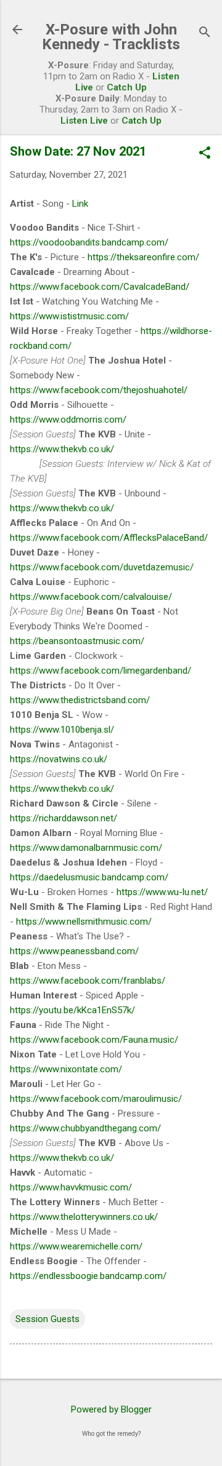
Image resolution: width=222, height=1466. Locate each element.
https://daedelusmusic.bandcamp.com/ (89, 877)
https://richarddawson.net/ (63, 818)
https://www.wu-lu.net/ (162, 892)
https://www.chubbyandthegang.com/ (85, 1128)
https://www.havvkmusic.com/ (71, 1187)
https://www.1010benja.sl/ (62, 729)
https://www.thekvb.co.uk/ (62, 449)
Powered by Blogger (111, 1409)
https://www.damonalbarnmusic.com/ (86, 847)
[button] (204, 153)
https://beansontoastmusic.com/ (77, 641)
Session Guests (47, 1319)
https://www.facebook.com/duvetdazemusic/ (102, 567)
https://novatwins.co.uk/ (58, 759)
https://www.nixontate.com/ (66, 1069)
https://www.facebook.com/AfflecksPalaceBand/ (109, 537)
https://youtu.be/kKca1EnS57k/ (72, 1010)
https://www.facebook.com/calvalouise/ (91, 596)
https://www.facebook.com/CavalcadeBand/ (99, 286)
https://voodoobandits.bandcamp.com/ (89, 242)
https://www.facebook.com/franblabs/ (87, 980)
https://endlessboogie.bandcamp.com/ (88, 1275)
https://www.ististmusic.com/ (69, 316)
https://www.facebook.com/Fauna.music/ (94, 1039)
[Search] (204, 33)
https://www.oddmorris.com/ (68, 419)
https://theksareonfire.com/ (143, 257)
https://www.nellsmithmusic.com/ (84, 921)
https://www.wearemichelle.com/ (76, 1246)
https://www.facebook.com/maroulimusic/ (96, 1098)
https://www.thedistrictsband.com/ (80, 700)
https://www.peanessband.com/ (74, 951)
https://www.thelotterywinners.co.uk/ (84, 1216)
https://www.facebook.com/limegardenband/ (100, 670)
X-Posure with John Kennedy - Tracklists (111, 37)
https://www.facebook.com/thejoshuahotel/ (98, 390)
